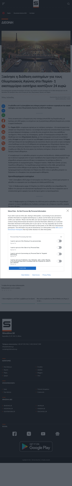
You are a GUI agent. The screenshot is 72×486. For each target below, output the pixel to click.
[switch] (59, 241)
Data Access (36, 275)
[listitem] (36, 237)
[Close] (68, 211)
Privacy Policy (47, 275)
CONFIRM (22, 268)
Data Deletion (25, 275)
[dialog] (36, 243)
